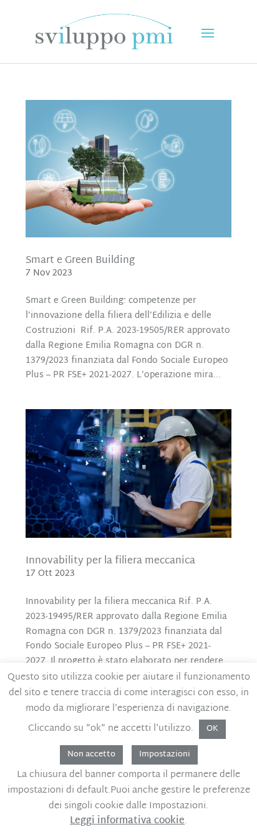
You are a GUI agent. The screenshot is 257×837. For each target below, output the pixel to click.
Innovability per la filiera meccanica (110, 561)
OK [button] (212, 728)
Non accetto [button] (91, 754)
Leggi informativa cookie (127, 821)
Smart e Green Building (80, 261)
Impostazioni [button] (164, 754)
